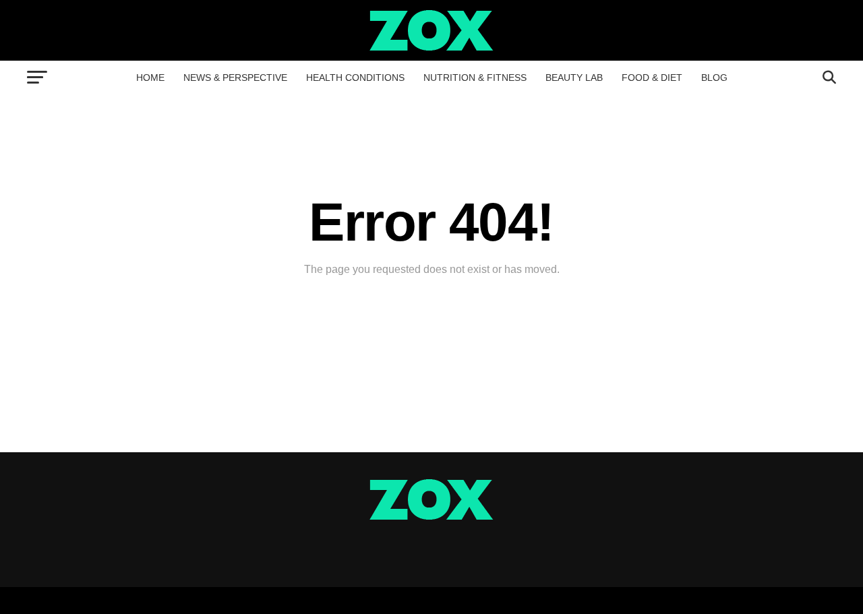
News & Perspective (235, 77)
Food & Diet (652, 77)
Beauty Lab (574, 77)
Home (150, 77)
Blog (714, 77)
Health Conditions (355, 77)
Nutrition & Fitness (475, 77)
